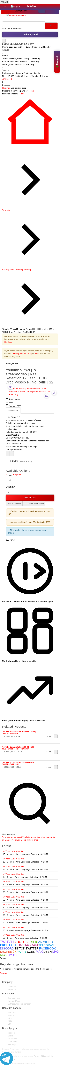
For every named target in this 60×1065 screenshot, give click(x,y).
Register (6, 88)
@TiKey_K (7, 79)
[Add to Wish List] (7, 453)
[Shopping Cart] (52, 6)
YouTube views (9, 837)
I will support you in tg (22, 353)
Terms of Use (14, 998)
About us (12, 989)
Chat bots (12, 1041)
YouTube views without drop (25, 840)
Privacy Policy (14, 1001)
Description (13, 410)
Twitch (11, 1015)
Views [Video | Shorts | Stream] (16, 269)
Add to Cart (30, 497)
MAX (10, 1021)
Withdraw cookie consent (19, 1004)
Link (14, 475)
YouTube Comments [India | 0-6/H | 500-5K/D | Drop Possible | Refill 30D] (18, 748)
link (32, 91)
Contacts (12, 986)
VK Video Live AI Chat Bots (13, 851)
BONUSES (31, 6)
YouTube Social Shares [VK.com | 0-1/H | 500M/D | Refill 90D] (18, 763)
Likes (10, 1036)
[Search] (51, 25)
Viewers (11, 1033)
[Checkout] (55, 6)
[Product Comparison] (48, 6)
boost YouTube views (26, 837)
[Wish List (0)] (44, 6)
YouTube (6, 210)
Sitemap (12, 1044)
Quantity (10, 486)
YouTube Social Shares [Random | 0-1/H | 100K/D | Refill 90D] (19, 733)
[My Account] (40, 6)
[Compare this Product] (11, 453)
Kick (10, 1018)
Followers (12, 1038)
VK (9, 1024)
